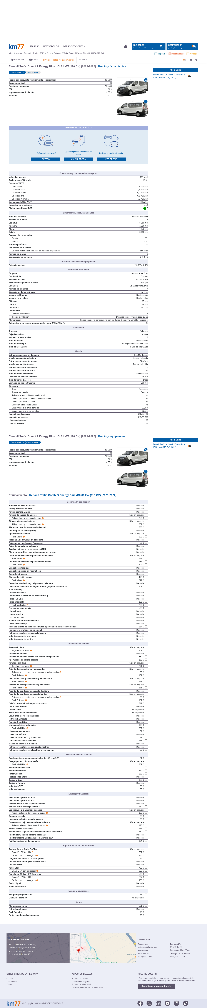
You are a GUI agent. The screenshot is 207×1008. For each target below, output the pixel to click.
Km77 (16, 46)
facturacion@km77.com (180, 950)
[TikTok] (185, 1003)
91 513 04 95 (24, 954)
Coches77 (11, 978)
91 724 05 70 (28, 951)
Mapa (32, 947)
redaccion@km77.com (147, 947)
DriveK (9, 984)
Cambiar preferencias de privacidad (87, 987)
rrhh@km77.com (177, 956)
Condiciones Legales (81, 981)
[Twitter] (149, 1003)
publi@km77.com (145, 956)
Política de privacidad (81, 984)
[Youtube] (167, 1003)
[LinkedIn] (158, 1003)
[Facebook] (140, 1003)
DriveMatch (12, 981)
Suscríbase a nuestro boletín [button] (156, 986)
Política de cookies (80, 978)
